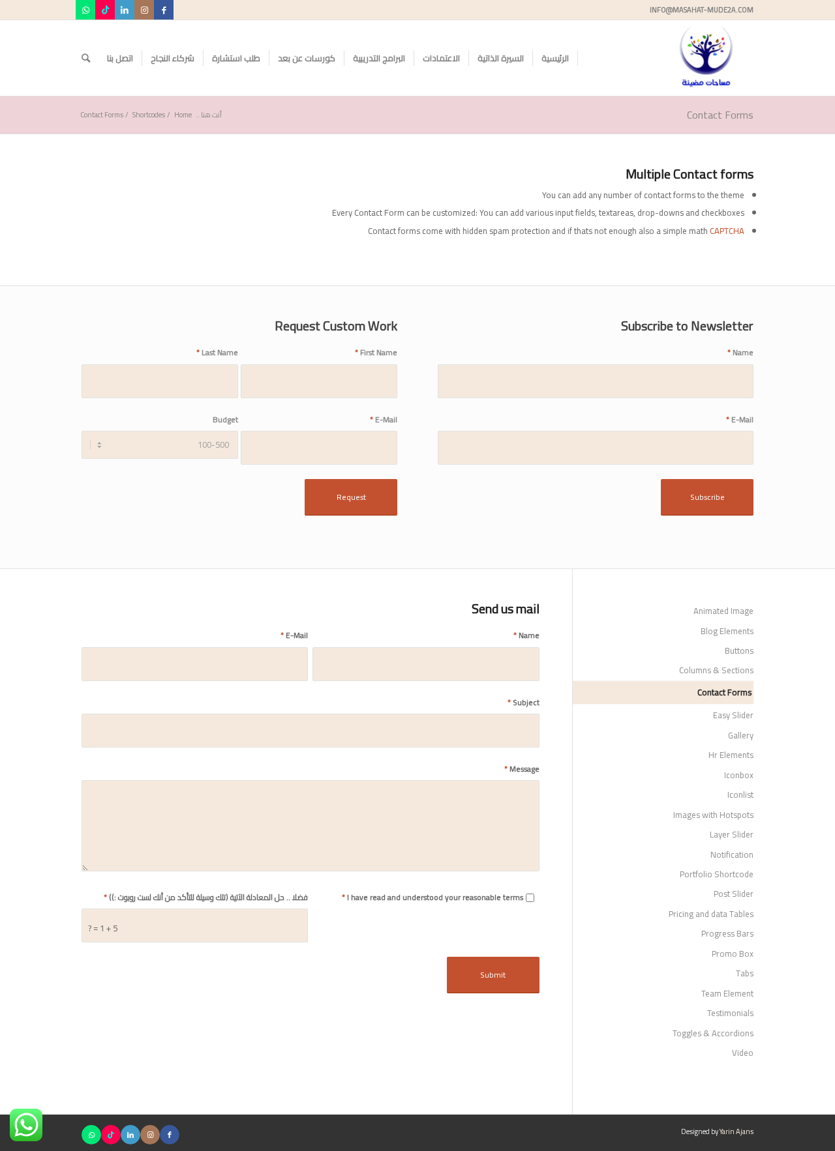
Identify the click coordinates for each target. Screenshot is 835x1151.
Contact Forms (720, 114)
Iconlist (740, 794)
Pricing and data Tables (711, 914)
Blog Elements (727, 631)
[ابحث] (86, 58)
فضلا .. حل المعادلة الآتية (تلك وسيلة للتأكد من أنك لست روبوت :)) (206, 897)
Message (521, 769)
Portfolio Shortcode (716, 874)
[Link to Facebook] (164, 10)
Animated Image (723, 611)
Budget (225, 419)
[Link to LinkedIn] (124, 10)
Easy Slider (733, 715)
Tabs (744, 973)
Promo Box (732, 953)
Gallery (740, 735)
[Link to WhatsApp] (85, 10)
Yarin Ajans (736, 1131)
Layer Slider (731, 834)
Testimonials (730, 1013)
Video (742, 1052)
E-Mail (739, 419)
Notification (731, 854)
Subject (523, 702)
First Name (376, 352)
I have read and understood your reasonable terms (432, 897)
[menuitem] (555, 58)
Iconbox (738, 775)
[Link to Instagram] (144, 10)
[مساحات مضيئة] (706, 58)
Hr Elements (730, 755)
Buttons (739, 650)
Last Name (217, 352)
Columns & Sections (716, 670)
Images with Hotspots (713, 815)
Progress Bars (727, 933)
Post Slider (733, 893)
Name (740, 352)
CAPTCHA (727, 231)
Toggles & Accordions (713, 1033)
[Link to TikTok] (105, 10)
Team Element (727, 993)
